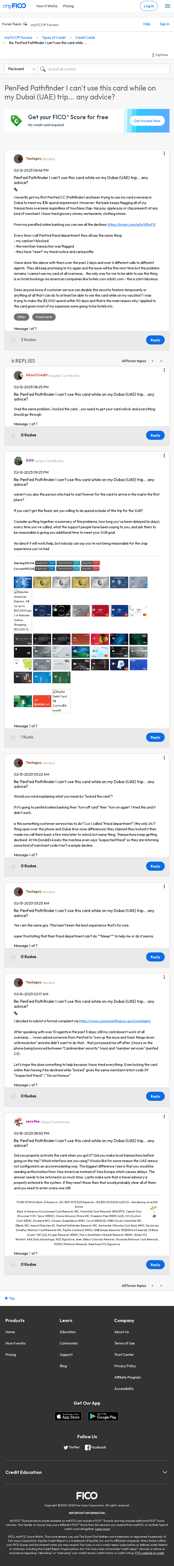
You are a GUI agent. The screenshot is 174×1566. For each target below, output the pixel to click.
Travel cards (44, 317)
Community (69, 1343)
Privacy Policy (125, 1366)
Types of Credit (54, 37)
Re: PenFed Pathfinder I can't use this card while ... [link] (47, 42)
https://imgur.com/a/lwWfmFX (132, 224)
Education (68, 1332)
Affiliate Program (127, 1377)
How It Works (47, 6)
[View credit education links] (165, 1472)
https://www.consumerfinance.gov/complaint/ (115, 1021)
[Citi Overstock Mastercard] (153, 361)
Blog (63, 1366)
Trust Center (124, 1354)
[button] (164, 151)
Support (66, 1354)
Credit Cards (85, 37)
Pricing (68, 6)
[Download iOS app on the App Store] (68, 1416)
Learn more (102, 1529)
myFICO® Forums (44, 24)
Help (146, 24)
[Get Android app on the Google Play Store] (103, 1416)
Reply (155, 340)
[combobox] (103, 69)
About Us (121, 1332)
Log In (149, 6)
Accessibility (124, 1388)
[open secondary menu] (168, 6)
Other (21, 317)
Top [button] (12, 1298)
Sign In (164, 24)
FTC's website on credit (149, 1553)
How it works (15, 1343)
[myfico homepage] (15, 5)
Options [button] (161, 54)
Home (10, 1332)
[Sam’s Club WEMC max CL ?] (161, 361)
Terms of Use (124, 1343)
